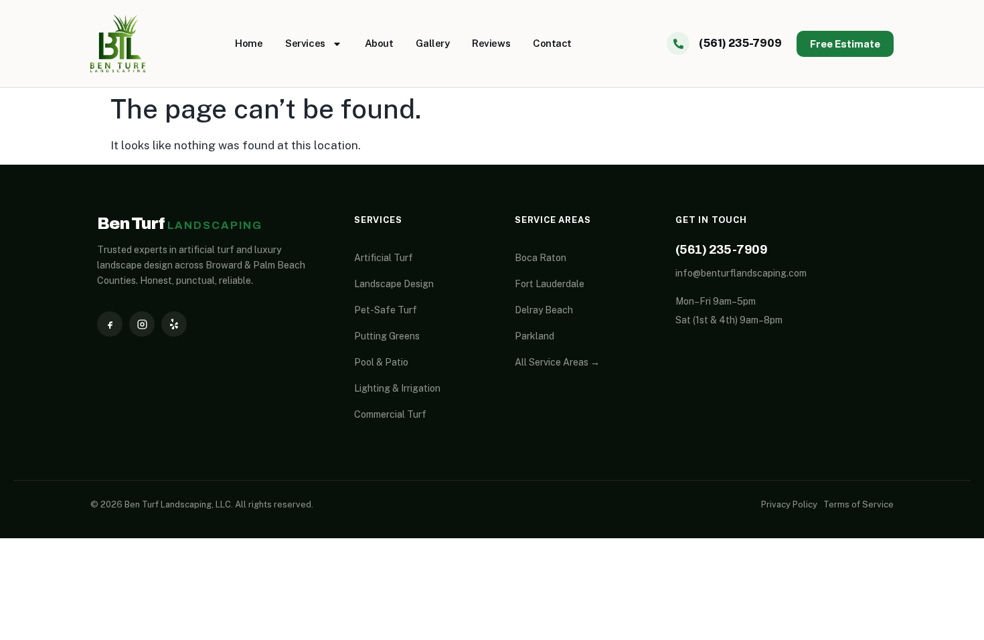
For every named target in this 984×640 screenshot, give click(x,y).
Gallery (432, 43)
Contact (552, 43)
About (379, 43)
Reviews (491, 43)
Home (248, 43)
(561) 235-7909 (721, 249)
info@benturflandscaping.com (741, 273)
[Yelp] (174, 324)
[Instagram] (142, 324)
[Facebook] (109, 324)
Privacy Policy (789, 504)
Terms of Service (858, 504)
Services (305, 43)
